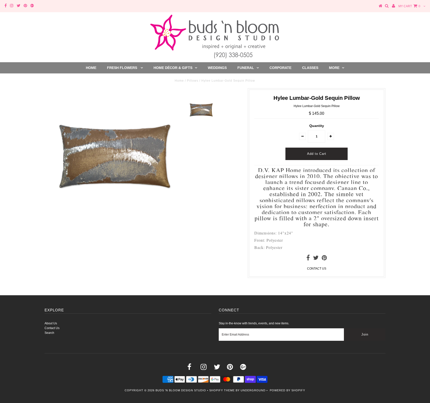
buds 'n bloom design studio (181, 390)
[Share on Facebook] (308, 259)
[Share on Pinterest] (324, 259)
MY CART (409, 6)
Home (91, 68)
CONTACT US (316, 268)
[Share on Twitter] (316, 259)
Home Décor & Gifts (173, 68)
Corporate (280, 68)
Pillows (192, 80)
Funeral (245, 68)
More (334, 68)
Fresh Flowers (122, 68)
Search (49, 333)
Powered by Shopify (287, 390)
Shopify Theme (222, 390)
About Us (51, 323)
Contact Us (52, 328)
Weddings (217, 68)
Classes (310, 68)
